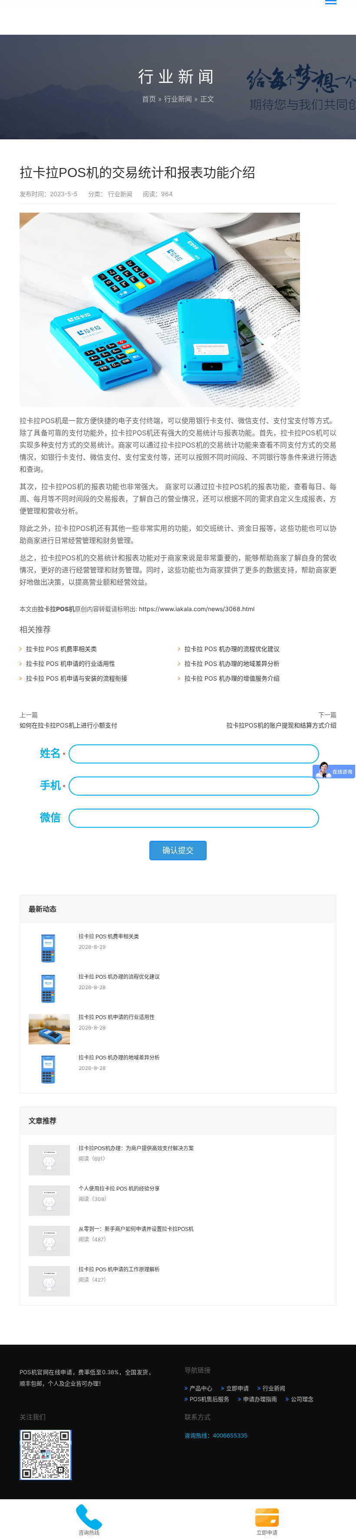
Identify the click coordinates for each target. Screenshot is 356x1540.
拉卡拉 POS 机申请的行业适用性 (70, 663)
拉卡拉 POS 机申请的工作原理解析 (119, 1270)
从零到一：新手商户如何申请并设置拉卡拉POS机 (136, 1229)
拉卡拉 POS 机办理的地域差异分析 (232, 663)
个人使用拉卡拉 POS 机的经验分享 (119, 1189)
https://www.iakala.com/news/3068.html (196, 608)
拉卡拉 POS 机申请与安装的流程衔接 (76, 678)
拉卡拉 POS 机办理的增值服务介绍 (232, 678)
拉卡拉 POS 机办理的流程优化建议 (232, 648)
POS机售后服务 (209, 1398)
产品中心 (201, 1388)
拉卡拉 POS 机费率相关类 (61, 648)
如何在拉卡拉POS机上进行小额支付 (68, 725)
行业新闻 (178, 99)
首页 (149, 99)
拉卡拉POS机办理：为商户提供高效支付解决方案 (136, 1148)
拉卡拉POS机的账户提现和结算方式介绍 (281, 725)
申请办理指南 (260, 1398)
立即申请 (237, 1388)
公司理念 (302, 1398)
